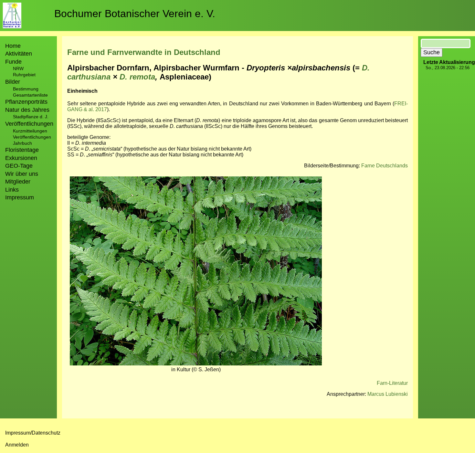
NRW (18, 68)
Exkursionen (21, 158)
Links (12, 189)
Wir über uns (21, 174)
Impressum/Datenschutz (32, 433)
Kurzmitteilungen (30, 130)
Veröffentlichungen (32, 137)
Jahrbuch (22, 143)
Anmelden (17, 445)
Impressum (19, 197)
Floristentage (22, 150)
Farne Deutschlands (384, 165)
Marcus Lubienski (387, 394)
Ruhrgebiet (24, 74)
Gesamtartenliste (30, 95)
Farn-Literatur (392, 383)
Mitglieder (17, 181)
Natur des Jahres (27, 110)
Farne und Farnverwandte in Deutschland (143, 52)
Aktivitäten (18, 53)
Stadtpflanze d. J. (30, 116)
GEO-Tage (19, 166)
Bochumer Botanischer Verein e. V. (134, 13)
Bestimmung (25, 88)
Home (13, 46)
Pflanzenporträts (26, 102)
